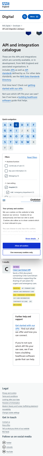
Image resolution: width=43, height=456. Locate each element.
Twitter (8, 443)
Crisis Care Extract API (22, 270)
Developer (16, 26)
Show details (30, 239)
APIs (13, 70)
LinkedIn (9, 447)
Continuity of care (21, 301)
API (30, 301)
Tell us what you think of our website (15, 429)
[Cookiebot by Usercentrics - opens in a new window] (30, 200)
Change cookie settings (10, 413)
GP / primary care (28, 288)
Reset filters (32, 157)
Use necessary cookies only (21, 252)
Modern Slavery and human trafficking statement (20, 406)
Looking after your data (11, 400)
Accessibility (6, 409)
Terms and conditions (10, 396)
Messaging (17, 305)
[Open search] (24, 16)
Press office (6, 425)
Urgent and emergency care (24, 291)
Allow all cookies (21, 246)
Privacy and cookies (9, 393)
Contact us (6, 422)
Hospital (17, 288)
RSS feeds (5, 432)
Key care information (21, 298)
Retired (16, 267)
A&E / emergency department (24, 295)
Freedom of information (11, 403)
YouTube (9, 452)
